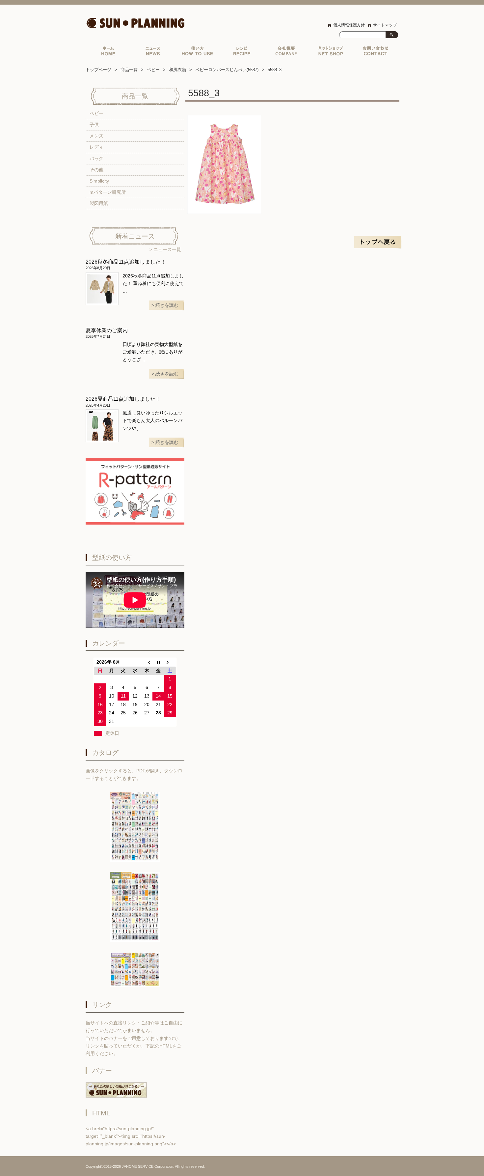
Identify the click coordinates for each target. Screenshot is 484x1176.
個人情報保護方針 (349, 25)
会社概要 (286, 52)
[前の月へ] (147, 662)
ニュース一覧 (167, 249)
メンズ (96, 135)
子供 (94, 124)
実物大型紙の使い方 (197, 52)
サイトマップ (385, 25)
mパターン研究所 (108, 192)
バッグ (96, 158)
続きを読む (166, 305)
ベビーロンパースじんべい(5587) (226, 69)
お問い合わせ (375, 52)
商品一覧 (129, 69)
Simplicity (99, 181)
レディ (96, 147)
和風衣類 (177, 69)
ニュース (153, 52)
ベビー (153, 69)
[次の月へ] (170, 662)
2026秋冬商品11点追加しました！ (126, 262)
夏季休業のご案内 (107, 330)
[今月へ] (158, 662)
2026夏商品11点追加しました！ (123, 399)
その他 (96, 169)
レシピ (242, 52)
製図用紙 (99, 203)
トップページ (108, 52)
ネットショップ (331, 52)
